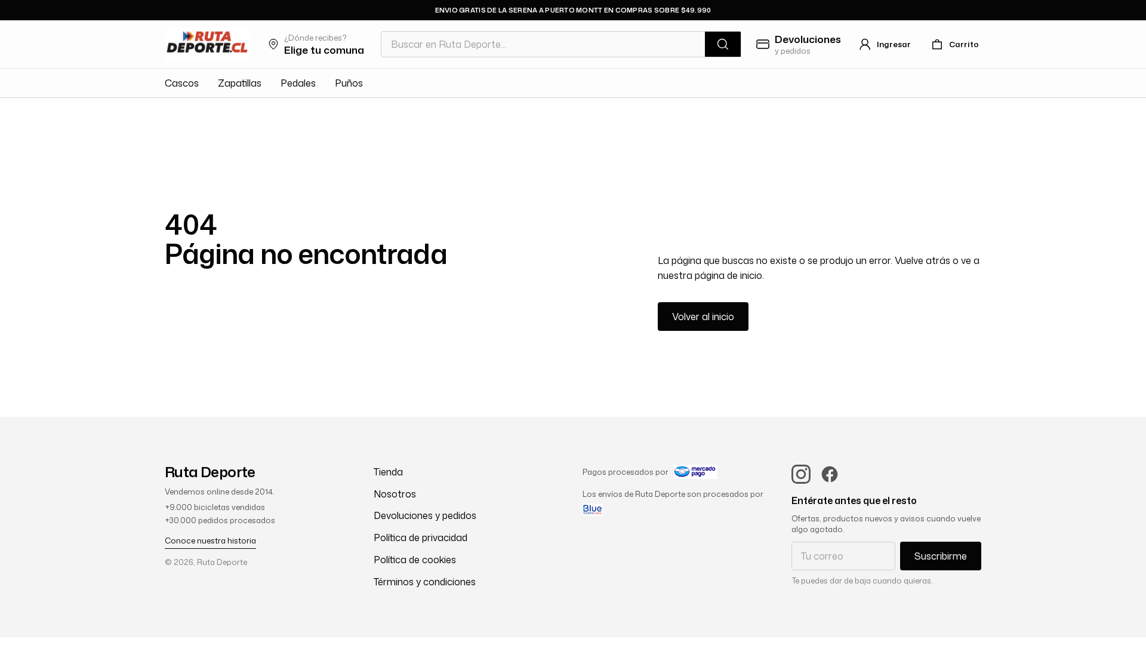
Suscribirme (940, 556)
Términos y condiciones (425, 581)
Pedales (298, 83)
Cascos (182, 83)
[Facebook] (829, 474)
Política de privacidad (420, 537)
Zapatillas (239, 83)
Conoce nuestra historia (210, 540)
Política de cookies (415, 559)
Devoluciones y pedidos (425, 515)
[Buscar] (723, 44)
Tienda (388, 471)
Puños (349, 83)
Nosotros (395, 493)
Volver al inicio (703, 316)
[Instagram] (801, 474)
